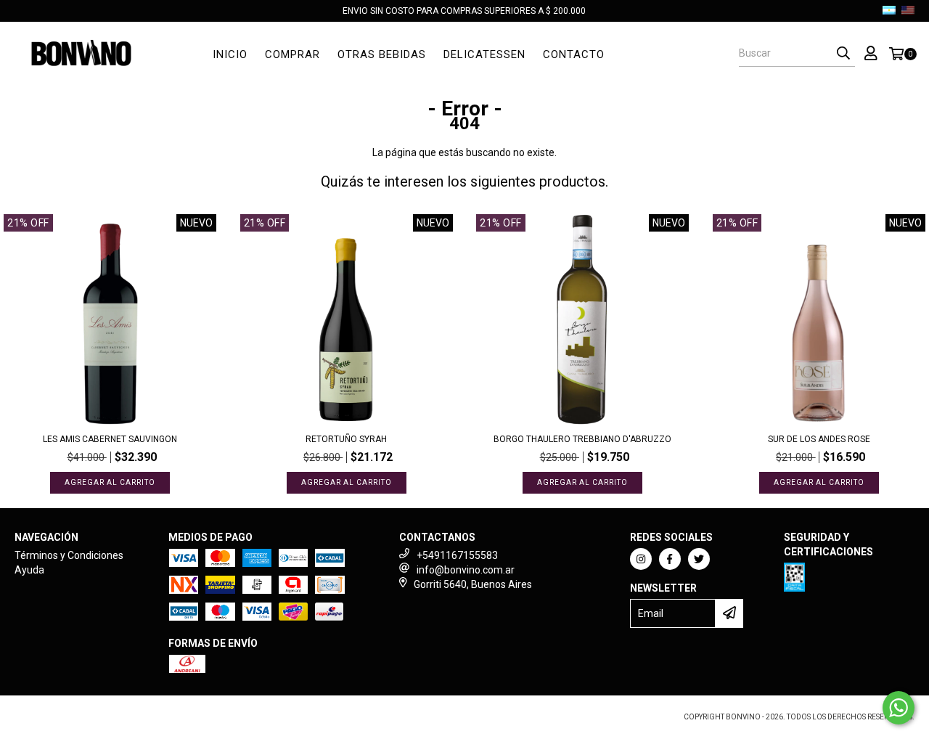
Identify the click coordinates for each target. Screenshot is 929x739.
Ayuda (29, 570)
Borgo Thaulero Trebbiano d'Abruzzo (582, 439)
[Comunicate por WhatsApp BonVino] (898, 707)
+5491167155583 (457, 555)
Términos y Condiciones (69, 555)
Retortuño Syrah (346, 439)
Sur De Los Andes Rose (819, 439)
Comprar (292, 54)
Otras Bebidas (381, 54)
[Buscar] (843, 54)
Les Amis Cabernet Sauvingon (110, 439)
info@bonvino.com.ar (466, 570)
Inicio (230, 54)
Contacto (574, 54)
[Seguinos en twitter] (699, 559)
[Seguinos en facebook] (670, 559)
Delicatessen (484, 54)
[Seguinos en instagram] (641, 559)
